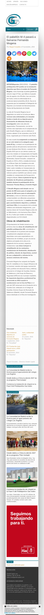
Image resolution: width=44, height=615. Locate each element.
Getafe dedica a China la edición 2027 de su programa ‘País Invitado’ (21, 454)
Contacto (22, 4)
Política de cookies (10, 613)
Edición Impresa (12, 4)
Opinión (15, 1)
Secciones (23, 1)
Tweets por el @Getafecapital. (16, 565)
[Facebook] (9, 53)
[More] (9, 58)
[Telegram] (34, 53)
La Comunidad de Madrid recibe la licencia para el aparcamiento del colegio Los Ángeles (21, 372)
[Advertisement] (22, 10)
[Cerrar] (39, 606)
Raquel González (15, 47)
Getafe (9, 1)
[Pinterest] (24, 53)
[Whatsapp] (29, 53)
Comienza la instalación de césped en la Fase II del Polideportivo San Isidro (21, 490)
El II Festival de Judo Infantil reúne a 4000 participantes (13, 348)
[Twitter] (14, 53)
